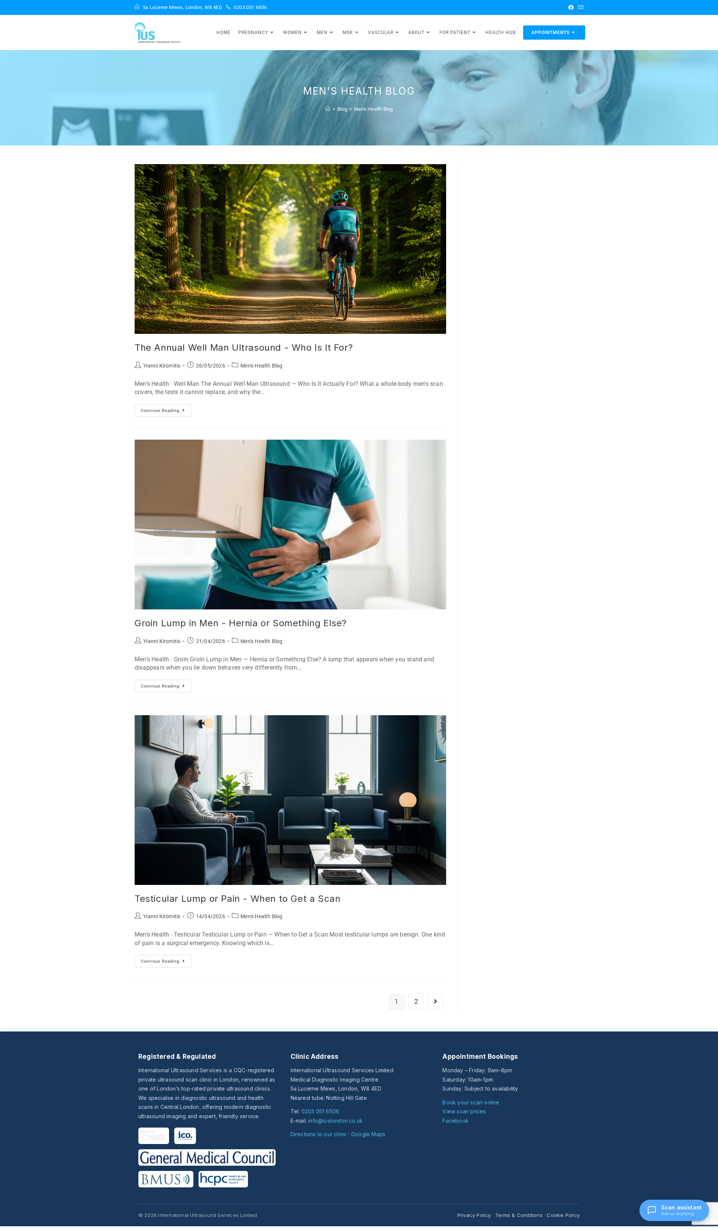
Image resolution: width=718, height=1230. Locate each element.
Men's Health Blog (373, 109)
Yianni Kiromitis (161, 366)
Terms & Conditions (519, 1215)
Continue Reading (166, 408)
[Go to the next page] (435, 1001)
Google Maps (368, 1134)
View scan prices (464, 1111)
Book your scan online (470, 1102)
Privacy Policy (474, 1215)
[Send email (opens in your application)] (579, 7)
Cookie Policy (563, 1215)
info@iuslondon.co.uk (335, 1120)
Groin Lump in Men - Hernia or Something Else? (241, 623)
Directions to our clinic (319, 1134)
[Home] (327, 109)
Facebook (455, 1120)
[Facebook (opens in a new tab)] (571, 7)
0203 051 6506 (320, 1111)
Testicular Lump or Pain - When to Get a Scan (237, 898)
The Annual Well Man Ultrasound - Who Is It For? (244, 347)
